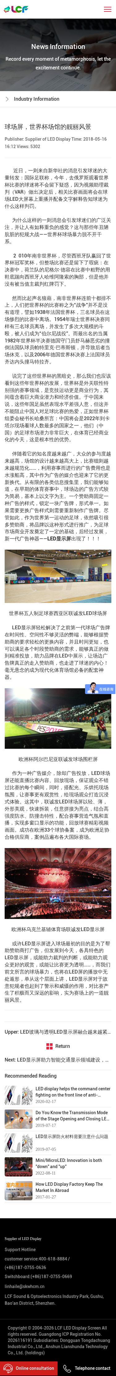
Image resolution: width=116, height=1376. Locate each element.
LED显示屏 (59, 539)
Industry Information (36, 99)
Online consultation (35, 1368)
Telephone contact (92, 1368)
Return (62, 1046)
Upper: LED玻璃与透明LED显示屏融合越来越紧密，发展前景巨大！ (58, 1032)
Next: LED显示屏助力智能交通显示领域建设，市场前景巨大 (58, 1060)
